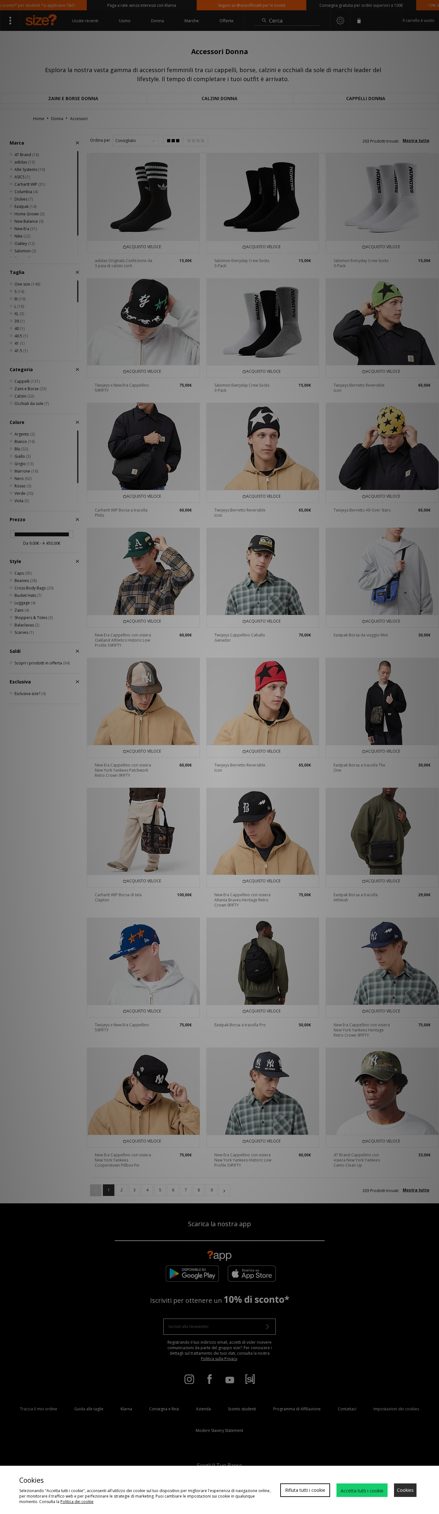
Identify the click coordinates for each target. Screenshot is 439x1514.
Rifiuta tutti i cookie (305, 1490)
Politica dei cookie (77, 1501)
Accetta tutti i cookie (362, 1491)
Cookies (405, 1490)
